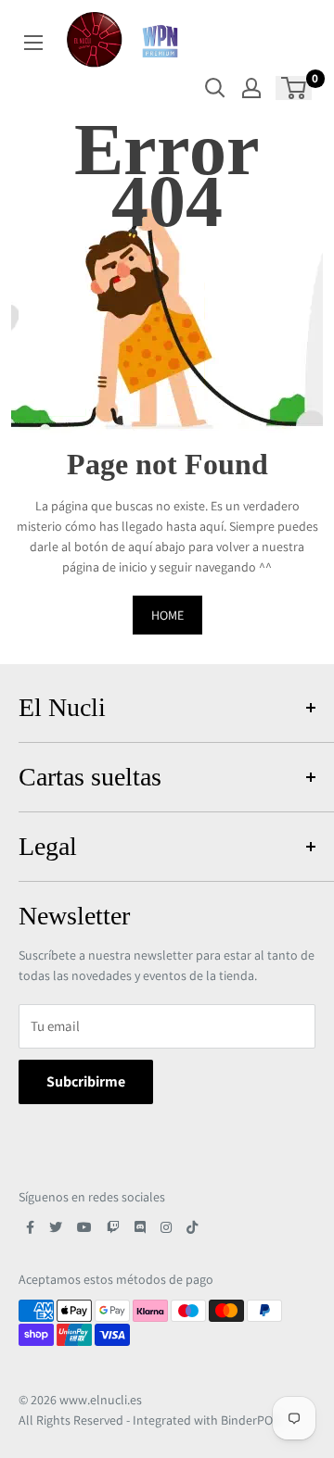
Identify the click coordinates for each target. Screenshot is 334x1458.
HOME (167, 615)
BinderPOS (250, 1420)
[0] (294, 88)
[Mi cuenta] (251, 88)
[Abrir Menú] (33, 42)
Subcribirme (85, 1081)
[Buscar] (215, 88)
